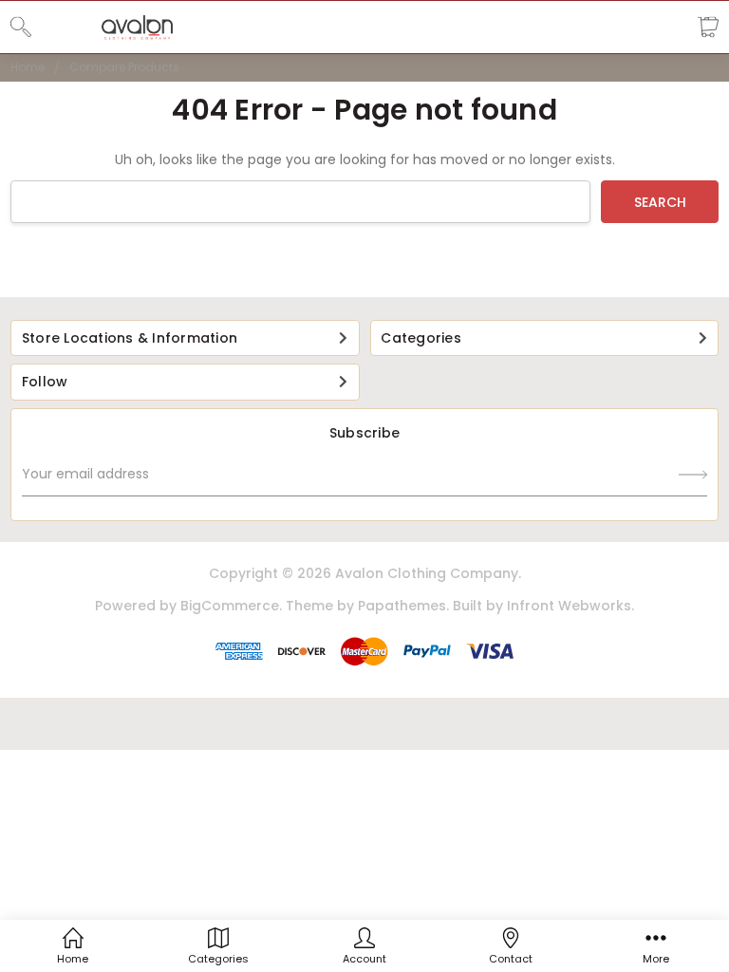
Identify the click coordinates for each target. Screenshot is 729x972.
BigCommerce (229, 605)
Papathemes (402, 605)
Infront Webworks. (570, 605)
